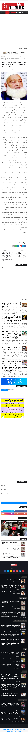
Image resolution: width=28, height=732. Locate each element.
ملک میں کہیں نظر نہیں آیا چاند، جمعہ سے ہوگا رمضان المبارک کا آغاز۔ (10, 694)
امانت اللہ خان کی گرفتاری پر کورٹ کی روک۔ (9, 591)
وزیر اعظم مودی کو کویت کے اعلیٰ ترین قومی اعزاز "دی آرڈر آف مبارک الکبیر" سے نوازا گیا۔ (10, 719)
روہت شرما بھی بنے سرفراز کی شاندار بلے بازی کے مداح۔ (10, 659)
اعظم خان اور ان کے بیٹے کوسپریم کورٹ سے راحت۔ (10, 579)
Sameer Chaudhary (22, 69)
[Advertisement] (14, 30)
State (6, 56)
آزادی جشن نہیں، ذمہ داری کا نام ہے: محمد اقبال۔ (10, 548)
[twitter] (7, 511)
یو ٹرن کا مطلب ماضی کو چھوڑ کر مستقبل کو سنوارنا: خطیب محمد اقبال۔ (10, 543)
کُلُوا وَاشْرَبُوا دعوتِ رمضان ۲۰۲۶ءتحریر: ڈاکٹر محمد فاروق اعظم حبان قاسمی (11, 305)
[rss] (11, 571)
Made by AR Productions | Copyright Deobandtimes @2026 (14, 730)
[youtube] (20, 513)
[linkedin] (20, 571)
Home (2, 56)
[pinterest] (23, 571)
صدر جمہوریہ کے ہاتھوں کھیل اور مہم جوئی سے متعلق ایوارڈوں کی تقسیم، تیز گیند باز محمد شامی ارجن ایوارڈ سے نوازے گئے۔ (10, 665)
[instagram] (7, 513)
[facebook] (20, 511)
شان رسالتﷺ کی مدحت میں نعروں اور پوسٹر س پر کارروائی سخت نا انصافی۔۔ (11, 349)
